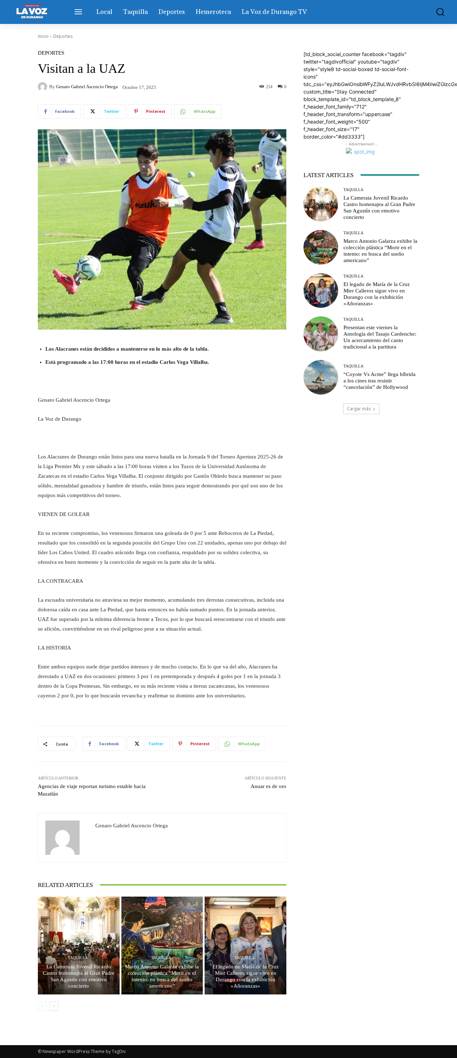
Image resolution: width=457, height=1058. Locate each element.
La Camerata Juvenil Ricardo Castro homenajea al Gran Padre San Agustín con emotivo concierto (79, 976)
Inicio (43, 36)
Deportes (62, 36)
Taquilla (78, 958)
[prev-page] (42, 1006)
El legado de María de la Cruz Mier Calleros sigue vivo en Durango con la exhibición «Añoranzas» (245, 976)
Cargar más (359, 409)
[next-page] (53, 1006)
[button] (436, 12)
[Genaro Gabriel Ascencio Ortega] (43, 86)
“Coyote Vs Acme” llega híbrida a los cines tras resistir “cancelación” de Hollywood (379, 380)
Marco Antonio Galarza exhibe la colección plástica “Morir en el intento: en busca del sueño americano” (162, 976)
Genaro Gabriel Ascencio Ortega (87, 86)
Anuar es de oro (268, 786)
